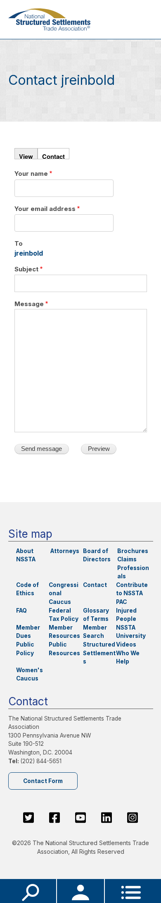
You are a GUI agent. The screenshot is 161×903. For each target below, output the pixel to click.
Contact (53, 155)
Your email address (45, 209)
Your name (31, 173)
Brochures (132, 551)
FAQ (21, 610)
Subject (26, 269)
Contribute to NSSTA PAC (132, 593)
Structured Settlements (99, 653)
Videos (126, 644)
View (26, 155)
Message (29, 304)
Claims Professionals (133, 568)
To (18, 243)
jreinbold (28, 253)
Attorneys (64, 551)
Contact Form (43, 781)
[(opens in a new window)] (28, 818)
